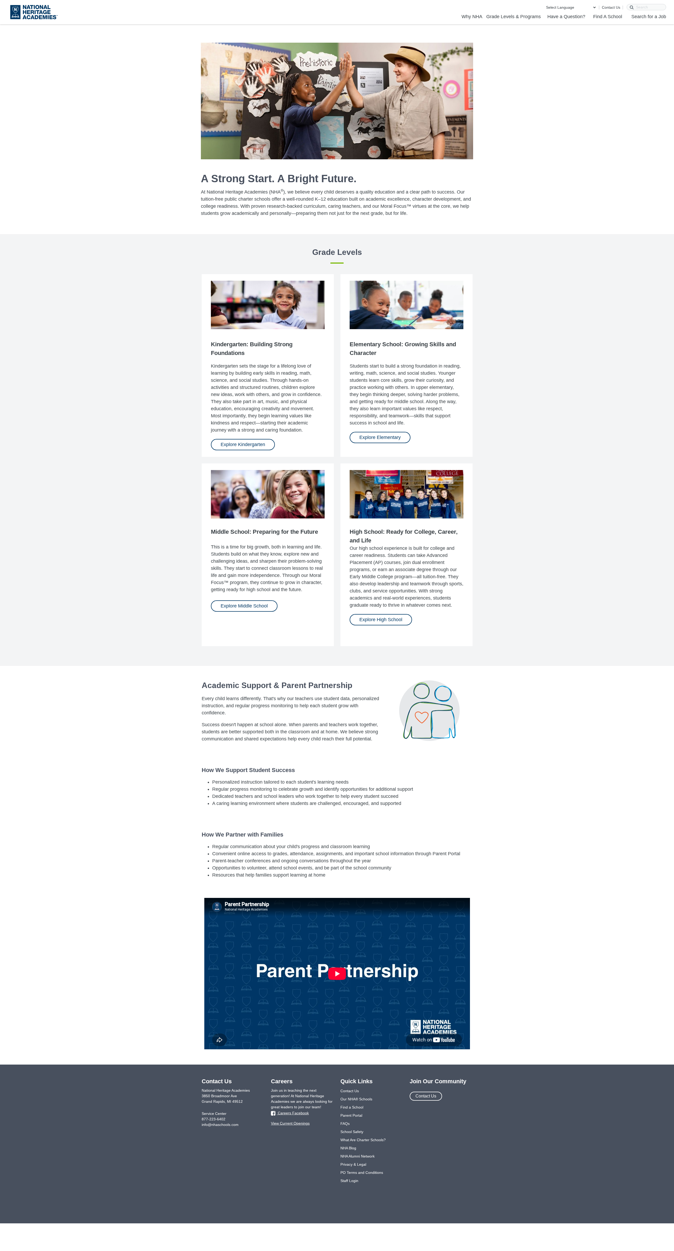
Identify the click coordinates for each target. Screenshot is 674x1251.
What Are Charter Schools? (363, 1140)
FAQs (345, 1123)
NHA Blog (348, 1148)
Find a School (351, 1107)
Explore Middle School (244, 606)
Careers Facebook (293, 1113)
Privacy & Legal (353, 1164)
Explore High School (380, 619)
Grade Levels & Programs (513, 16)
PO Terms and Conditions (361, 1172)
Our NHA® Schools (356, 1099)
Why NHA (472, 16)
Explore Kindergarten (243, 444)
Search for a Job (648, 16)
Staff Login (349, 1181)
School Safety (351, 1132)
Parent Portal (351, 1115)
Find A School (607, 16)
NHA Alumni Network (357, 1156)
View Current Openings (290, 1123)
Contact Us (611, 7)
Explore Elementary (380, 437)
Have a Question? (566, 16)
